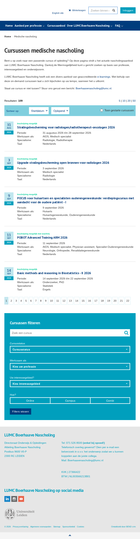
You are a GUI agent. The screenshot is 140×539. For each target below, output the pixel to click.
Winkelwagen (79, 10)
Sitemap (56, 527)
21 (121, 300)
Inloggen (128, 10)
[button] (70, 349)
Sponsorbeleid (68, 527)
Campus (70, 400)
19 (108, 300)
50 (134, 100)
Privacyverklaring (20, 527)
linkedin (7, 499)
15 (83, 300)
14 (76, 300)
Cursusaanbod (56, 25)
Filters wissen (20, 411)
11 (57, 300)
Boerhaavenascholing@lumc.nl (93, 88)
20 (129, 100)
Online (30, 400)
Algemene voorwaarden (40, 527)
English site (58, 13)
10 (123, 100)
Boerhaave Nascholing (22, 10)
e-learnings (103, 76)
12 (64, 300)
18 (102, 300)
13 (70, 300)
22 (127, 300)
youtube (21, 499)
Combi (110, 400)
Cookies (80, 527)
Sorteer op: (12, 110)
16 (89, 300)
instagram (14, 499)
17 (95, 300)
